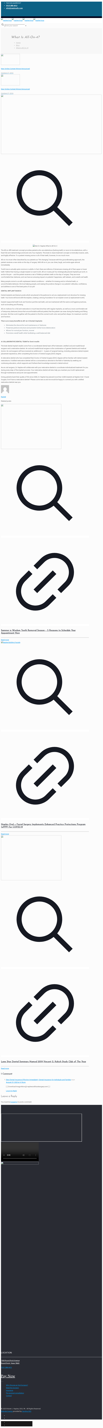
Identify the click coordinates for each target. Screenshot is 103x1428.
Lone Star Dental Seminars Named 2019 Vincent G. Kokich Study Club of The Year (43, 1062)
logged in (13, 1102)
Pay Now (8, 1376)
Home (18, 43)
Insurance (9, 1390)
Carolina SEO (26, 1411)
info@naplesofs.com (14, 8)
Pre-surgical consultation (15, 1393)
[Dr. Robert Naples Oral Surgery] (22, 20)
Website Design (7, 1411)
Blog (17, 45)
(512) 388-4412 (11, 5)
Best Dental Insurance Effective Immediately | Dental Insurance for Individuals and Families (38, 1080)
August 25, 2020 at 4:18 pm (16, 1082)
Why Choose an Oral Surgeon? (17, 1385)
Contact (9, 1396)
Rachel (3, 397)
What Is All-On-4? (22, 48)
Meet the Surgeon (12, 1388)
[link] (26, 26)
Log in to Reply (11, 1091)
